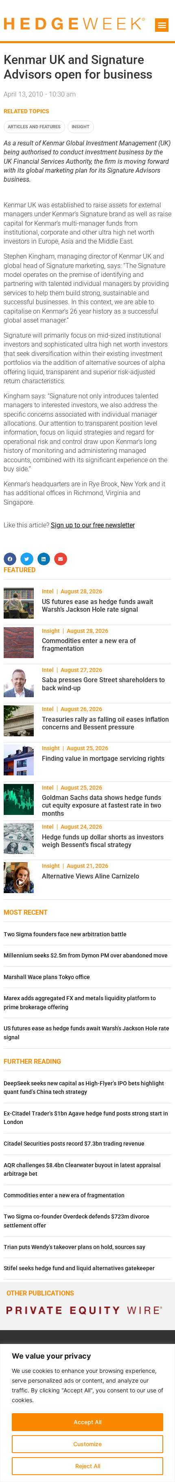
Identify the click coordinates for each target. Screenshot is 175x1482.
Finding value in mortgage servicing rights (103, 758)
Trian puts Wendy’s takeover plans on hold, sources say (74, 1247)
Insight (81, 127)
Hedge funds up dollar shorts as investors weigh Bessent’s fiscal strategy (103, 841)
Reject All (87, 1465)
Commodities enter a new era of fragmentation (64, 1195)
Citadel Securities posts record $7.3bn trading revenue (74, 1143)
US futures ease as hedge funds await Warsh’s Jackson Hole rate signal (97, 605)
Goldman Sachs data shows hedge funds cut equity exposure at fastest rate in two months (101, 805)
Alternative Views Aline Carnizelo (90, 876)
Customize (87, 1443)
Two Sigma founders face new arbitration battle (65, 934)
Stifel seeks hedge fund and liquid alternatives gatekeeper (79, 1268)
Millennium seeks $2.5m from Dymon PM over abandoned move (86, 955)
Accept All (87, 1421)
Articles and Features (34, 127)
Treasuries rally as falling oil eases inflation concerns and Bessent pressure (105, 723)
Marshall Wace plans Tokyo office (47, 977)
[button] (161, 25)
